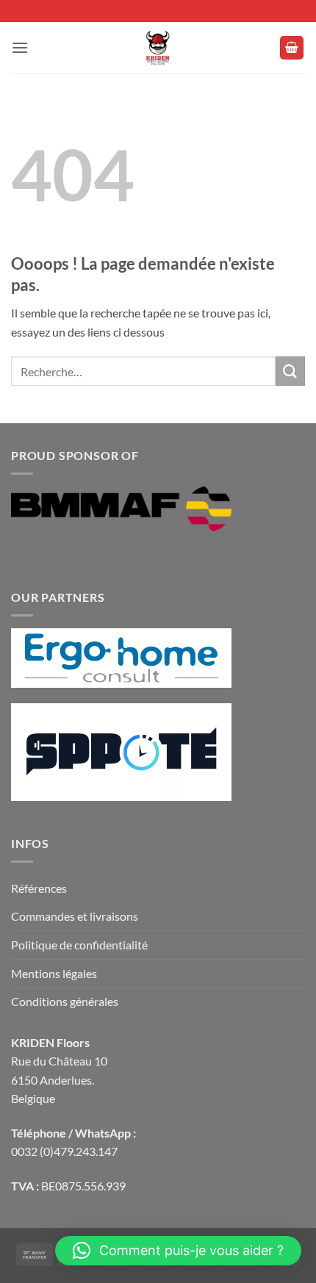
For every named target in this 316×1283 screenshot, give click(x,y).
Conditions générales (64, 1001)
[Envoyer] (290, 370)
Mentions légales (54, 973)
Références (39, 888)
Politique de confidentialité (79, 945)
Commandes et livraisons (74, 916)
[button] (20, 47)
